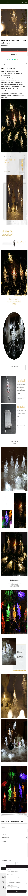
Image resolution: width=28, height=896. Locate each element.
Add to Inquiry (14, 50)
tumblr (20, 59)
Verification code (6, 860)
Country (3, 834)
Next (25, 22)
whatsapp (15, 59)
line (10, 59)
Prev (2, 22)
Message (3, 841)
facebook (7, 59)
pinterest (17, 59)
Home (2, 7)
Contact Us (14, 54)
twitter (12, 59)
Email (3, 828)
